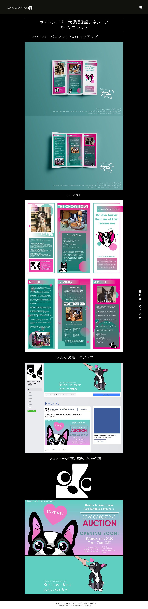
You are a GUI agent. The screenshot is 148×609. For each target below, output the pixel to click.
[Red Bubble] (140, 306)
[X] (140, 291)
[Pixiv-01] (140, 299)
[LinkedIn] (140, 317)
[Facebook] (140, 310)
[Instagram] (140, 314)
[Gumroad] (140, 295)
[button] (140, 7)
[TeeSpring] (140, 302)
